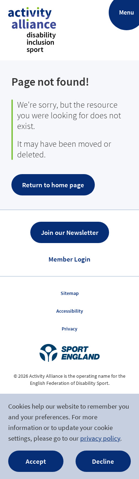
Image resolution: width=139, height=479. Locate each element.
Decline (103, 461)
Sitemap (70, 293)
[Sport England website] (69, 353)
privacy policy (100, 438)
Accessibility (69, 311)
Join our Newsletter (69, 232)
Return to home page (53, 185)
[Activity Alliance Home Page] (32, 30)
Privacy (69, 328)
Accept (36, 461)
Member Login (69, 259)
